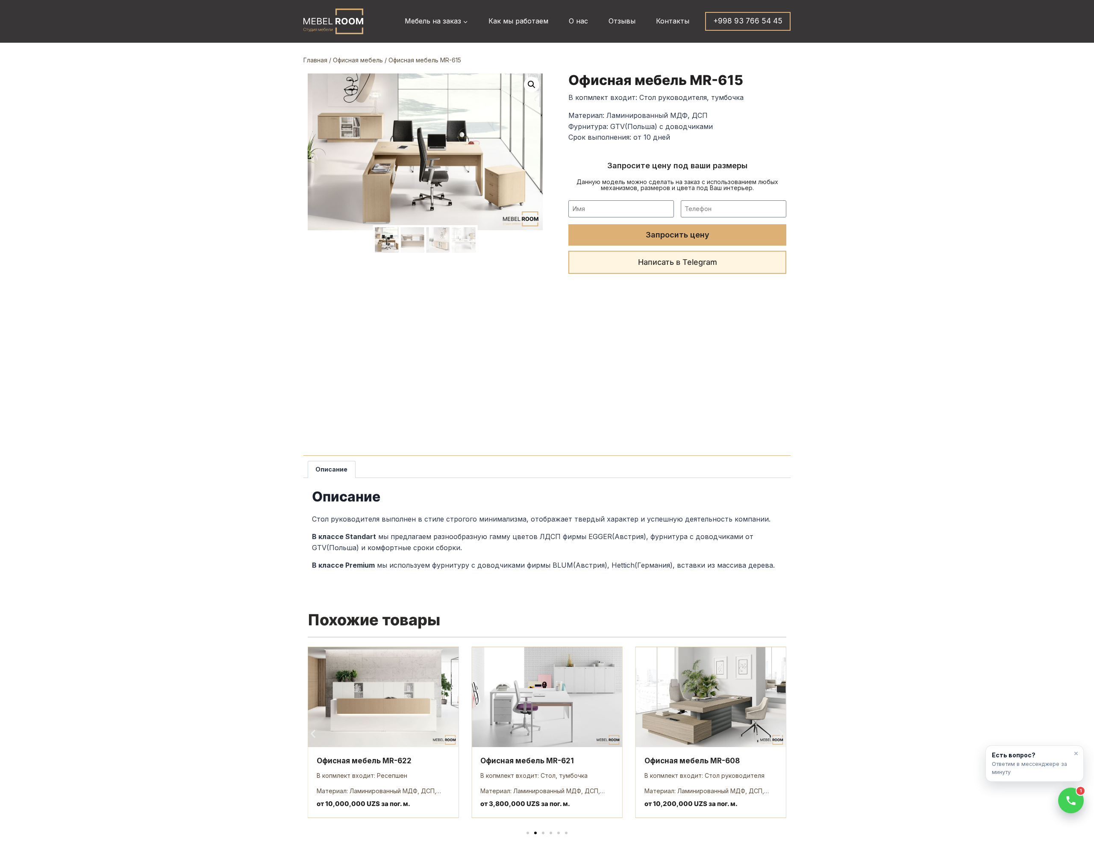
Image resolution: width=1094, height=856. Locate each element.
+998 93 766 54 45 (747, 21)
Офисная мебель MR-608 (692, 760)
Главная (315, 60)
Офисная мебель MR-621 (527, 760)
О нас (578, 21)
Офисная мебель (358, 60)
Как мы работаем (518, 21)
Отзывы (622, 21)
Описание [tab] (331, 469)
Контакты (672, 21)
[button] (531, 84)
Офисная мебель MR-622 (364, 760)
